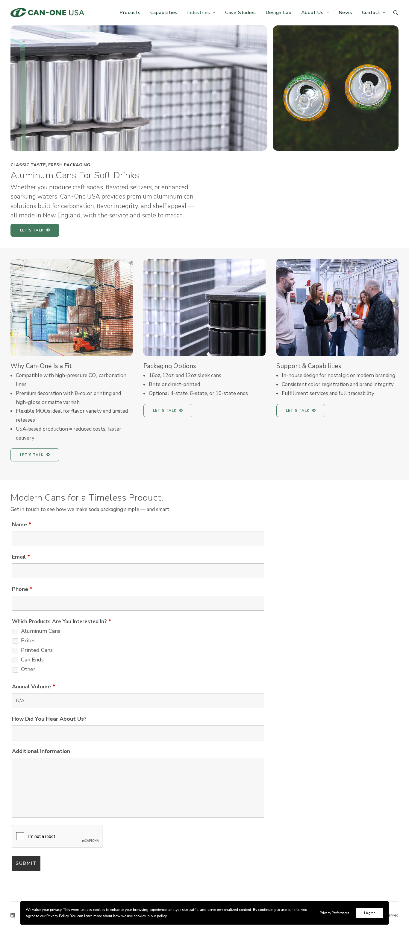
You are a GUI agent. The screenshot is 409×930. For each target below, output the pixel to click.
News (345, 12)
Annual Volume (33, 686)
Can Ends (32, 660)
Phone (22, 589)
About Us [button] (312, 12)
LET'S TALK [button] (32, 230)
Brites (28, 641)
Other (28, 669)
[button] (396, 12)
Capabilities (164, 12)
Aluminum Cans (40, 631)
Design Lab (279, 12)
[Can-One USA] (47, 12)
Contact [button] (371, 12)
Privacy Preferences (334, 913)
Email (21, 556)
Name (21, 524)
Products (129, 12)
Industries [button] (198, 12)
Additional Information (41, 751)
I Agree (369, 913)
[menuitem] (130, 12)
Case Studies (240, 12)
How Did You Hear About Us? (49, 718)
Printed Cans (37, 650)
